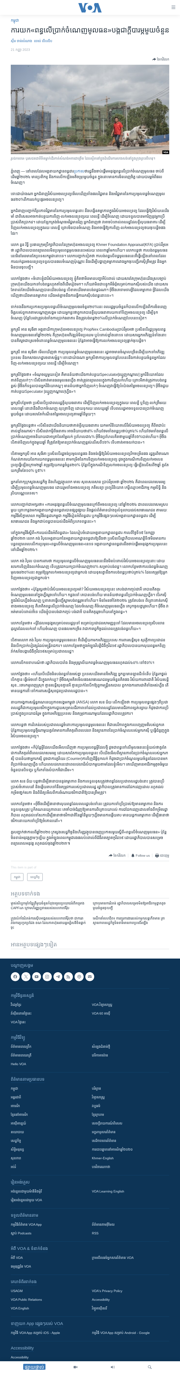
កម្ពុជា (15, 20)
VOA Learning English (108, 1191)
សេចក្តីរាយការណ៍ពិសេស (107, 1123)
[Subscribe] (89, 976)
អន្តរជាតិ (16, 1097)
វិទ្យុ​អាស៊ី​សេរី (99, 1308)
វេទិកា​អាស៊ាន (100, 1055)
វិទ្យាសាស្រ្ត (98, 1097)
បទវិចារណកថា (101, 1167)
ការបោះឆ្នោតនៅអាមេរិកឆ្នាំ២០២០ (112, 1149)
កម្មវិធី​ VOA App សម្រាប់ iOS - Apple (35, 1333)
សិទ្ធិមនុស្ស (17, 1149)
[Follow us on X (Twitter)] (25, 976)
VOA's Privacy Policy (107, 1291)
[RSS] (68, 976)
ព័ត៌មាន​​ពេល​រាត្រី (21, 1055)
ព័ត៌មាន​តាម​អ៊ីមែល (103, 1224)
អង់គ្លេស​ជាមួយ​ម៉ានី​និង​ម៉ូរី (26, 1191)
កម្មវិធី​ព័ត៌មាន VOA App (26, 1224)
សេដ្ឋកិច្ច (16, 1141)
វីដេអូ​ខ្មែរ (16, 1005)
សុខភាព (16, 1158)
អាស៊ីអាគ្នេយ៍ (18, 1123)
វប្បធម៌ (96, 1106)
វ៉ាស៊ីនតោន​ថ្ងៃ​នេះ (21, 1013)
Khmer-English (103, 1158)
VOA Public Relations (26, 1299)
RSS (95, 1233)
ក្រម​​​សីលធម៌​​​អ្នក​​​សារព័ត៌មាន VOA (113, 1258)
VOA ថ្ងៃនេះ (18, 1022)
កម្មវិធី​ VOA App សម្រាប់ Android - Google (121, 1333)
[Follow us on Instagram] (47, 976)
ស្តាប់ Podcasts (21, 1233)
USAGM (17, 1291)
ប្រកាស (79, 171)
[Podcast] (79, 976)
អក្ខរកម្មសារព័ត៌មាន (104, 1132)
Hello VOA (18, 1064)
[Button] (160, 59)
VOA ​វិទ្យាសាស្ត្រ (102, 1005)
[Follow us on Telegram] (57, 976)
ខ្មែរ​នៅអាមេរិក (19, 1114)
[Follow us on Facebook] (15, 976)
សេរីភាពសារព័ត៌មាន (104, 1141)
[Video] (75, 1367)
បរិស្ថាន (96, 1088)
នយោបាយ (17, 1132)
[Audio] (113, 1367)
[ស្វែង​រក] (150, 1367)
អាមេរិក (15, 1106)
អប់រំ (13, 1167)
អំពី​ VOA (17, 1258)
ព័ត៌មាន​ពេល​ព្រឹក (21, 1046)
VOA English (20, 1308)
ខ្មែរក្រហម (98, 1114)
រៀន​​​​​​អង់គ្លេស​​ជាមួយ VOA (26, 1200)
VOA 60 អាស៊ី (101, 1013)
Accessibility (101, 1299)
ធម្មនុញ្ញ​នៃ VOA (21, 1266)
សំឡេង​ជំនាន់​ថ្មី (101, 1046)
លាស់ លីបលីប (43, 41)
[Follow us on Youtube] (36, 976)
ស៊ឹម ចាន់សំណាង (21, 41)
